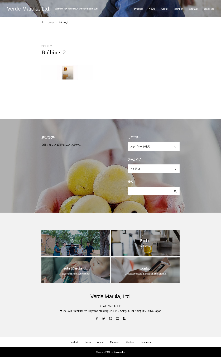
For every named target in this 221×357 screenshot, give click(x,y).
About (164, 8)
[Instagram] (110, 318)
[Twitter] (103, 318)
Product (138, 8)
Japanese (209, 8)
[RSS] (124, 318)
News (152, 8)
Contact (193, 8)
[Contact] (117, 318)
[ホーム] (42, 22)
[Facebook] (96, 318)
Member (178, 8)
